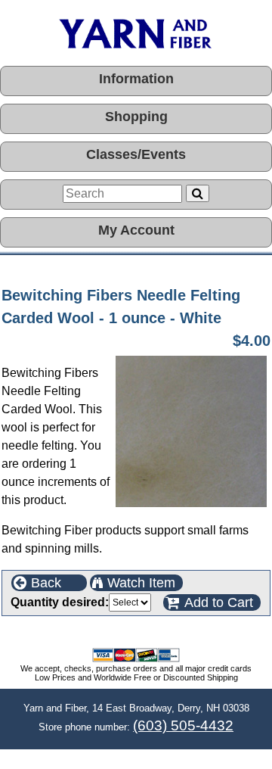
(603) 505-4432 (183, 725)
